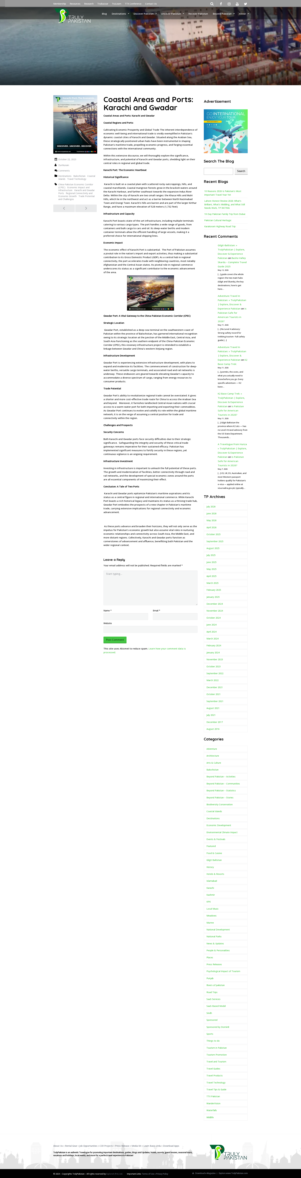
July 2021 (211, 715)
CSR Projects (106, 1145)
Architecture (212, 755)
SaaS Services (213, 999)
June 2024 (211, 624)
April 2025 (211, 576)
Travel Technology (76, 178)
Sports (209, 1033)
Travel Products (214, 1075)
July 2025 (211, 555)
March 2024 (212, 638)
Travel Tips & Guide (216, 1089)
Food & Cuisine (214, 853)
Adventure (211, 748)
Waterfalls (211, 1110)
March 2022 (212, 680)
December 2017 (214, 722)
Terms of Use (148, 1174)
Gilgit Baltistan (214, 860)
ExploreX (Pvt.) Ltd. (114, 1174)
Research (89, 3)
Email (156, 610)
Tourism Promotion (216, 1054)
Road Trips (211, 992)
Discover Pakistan (144, 13)
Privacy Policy (162, 1174)
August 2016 (212, 728)
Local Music (212, 908)
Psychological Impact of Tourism (223, 971)
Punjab (210, 978)
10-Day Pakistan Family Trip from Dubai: (225, 214)
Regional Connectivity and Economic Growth (75, 195)
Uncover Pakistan (171, 13)
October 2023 (213, 666)
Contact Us (151, 3)
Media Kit (136, 1145)
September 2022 (214, 673)
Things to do (213, 1040)
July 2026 (211, 506)
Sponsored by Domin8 (217, 1026)
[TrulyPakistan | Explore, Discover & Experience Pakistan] (72, 13)
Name (107, 610)
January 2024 (213, 652)
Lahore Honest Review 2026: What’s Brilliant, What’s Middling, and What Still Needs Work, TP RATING (224, 204)
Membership (59, 3)
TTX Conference (133, 3)
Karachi (210, 887)
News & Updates (215, 943)
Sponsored (211, 1019)
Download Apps (171, 1145)
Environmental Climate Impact (222, 832)
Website (107, 623)
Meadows (211, 915)
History (210, 867)
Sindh (209, 1013)
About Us (58, 1145)
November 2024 (214, 610)
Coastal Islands (214, 811)
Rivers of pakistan (215, 985)
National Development (218, 929)
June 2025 (211, 562)
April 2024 (211, 631)
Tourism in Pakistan (216, 1047)
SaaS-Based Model (216, 1005)
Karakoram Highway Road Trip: (220, 226)
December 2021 (214, 687)
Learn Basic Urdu (152, 1145)
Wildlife (210, 1117)
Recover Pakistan (198, 13)
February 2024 (213, 645)
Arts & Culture (213, 762)
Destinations (119, 13)
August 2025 (212, 548)
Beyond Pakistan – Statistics (221, 790)
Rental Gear (71, 1145)
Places (209, 957)
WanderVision (213, 1103)
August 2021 (212, 708)
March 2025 (212, 582)
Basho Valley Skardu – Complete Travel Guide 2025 (232, 262)
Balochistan (79, 175)
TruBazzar (102, 3)
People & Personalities (218, 950)
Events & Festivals (215, 839)
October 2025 (213, 534)
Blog (104, 13)
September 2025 (214, 541)
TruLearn (116, 3)
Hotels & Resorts (215, 873)
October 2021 (213, 694)
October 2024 (213, 617)
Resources (75, 3)
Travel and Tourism (216, 1061)
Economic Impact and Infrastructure (74, 189)
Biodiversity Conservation (219, 804)
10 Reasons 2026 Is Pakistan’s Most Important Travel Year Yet (222, 193)
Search (241, 171)
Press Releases (214, 964)
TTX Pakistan (213, 1096)
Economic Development (218, 825)
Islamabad (211, 880)
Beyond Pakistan (222, 13)
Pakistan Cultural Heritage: (218, 220)
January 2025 (213, 596)
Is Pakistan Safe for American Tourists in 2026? (231, 410)
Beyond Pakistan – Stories (219, 797)
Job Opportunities (88, 1145)
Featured (211, 846)
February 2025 (213, 589)
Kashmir (210, 894)
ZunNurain (63, 165)
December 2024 (214, 603)
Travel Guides (213, 1068)
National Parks (214, 936)
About (242, 13)
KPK (208, 901)
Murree (210, 922)
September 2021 (214, 701)
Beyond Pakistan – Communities (223, 783)
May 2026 (211, 520)
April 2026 (211, 527)
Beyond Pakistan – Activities (220, 776)
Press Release (122, 1145)
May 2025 (211, 569)
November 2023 (214, 659)
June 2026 (211, 513)
